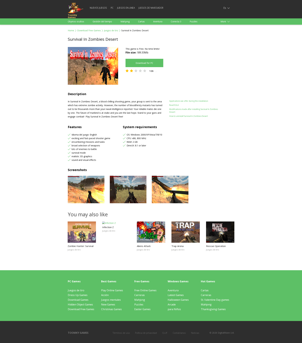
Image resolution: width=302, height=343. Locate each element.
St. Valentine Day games (215, 300)
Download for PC (144, 62)
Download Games (78, 300)
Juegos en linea (126, 7)
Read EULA (174, 105)
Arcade (172, 304)
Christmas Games (111, 309)
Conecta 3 (176, 21)
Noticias (195, 332)
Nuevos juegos (98, 7)
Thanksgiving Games (213, 309)
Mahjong (125, 21)
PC (112, 7)
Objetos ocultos (76, 21)
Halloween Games (178, 300)
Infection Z (108, 227)
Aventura (157, 21)
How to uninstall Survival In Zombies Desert (188, 116)
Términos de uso (121, 332)
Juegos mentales (111, 300)
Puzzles (193, 21)
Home (71, 30)
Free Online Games (145, 290)
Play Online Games (112, 290)
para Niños (174, 309)
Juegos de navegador (151, 7)
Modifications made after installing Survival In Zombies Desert (193, 110)
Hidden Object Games (80, 304)
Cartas (141, 21)
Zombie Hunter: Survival (80, 246)
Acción (105, 295)
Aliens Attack (144, 246)
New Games (108, 304)
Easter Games (142, 309)
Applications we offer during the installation (188, 101)
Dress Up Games (77, 295)
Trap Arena (177, 246)
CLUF (164, 332)
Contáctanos (179, 332)
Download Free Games (89, 30)
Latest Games (176, 295)
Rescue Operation (216, 246)
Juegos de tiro (111, 30)
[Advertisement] (196, 69)
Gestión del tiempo (102, 21)
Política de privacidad (146, 332)
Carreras (139, 295)
